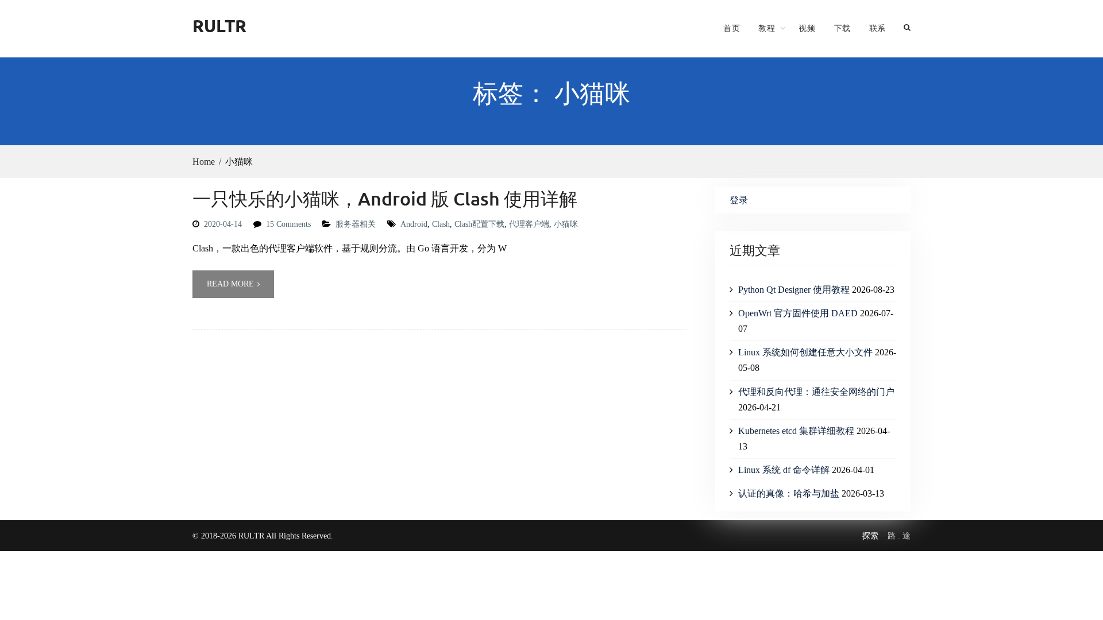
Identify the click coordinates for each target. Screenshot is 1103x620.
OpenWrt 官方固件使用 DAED (798, 313)
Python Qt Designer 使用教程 (794, 289)
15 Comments (288, 224)
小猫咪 (566, 224)
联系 (877, 28)
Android (413, 224)
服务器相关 (355, 224)
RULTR (219, 25)
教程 (766, 28)
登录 (739, 200)
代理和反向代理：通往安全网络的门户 (816, 392)
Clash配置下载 (479, 224)
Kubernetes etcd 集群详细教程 (796, 431)
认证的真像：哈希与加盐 (788, 493)
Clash (441, 224)
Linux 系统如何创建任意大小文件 (805, 352)
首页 (731, 28)
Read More (230, 284)
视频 (807, 28)
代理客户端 (529, 224)
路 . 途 (899, 536)
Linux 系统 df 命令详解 (784, 470)
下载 (842, 28)
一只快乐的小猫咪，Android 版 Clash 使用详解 (384, 198)
